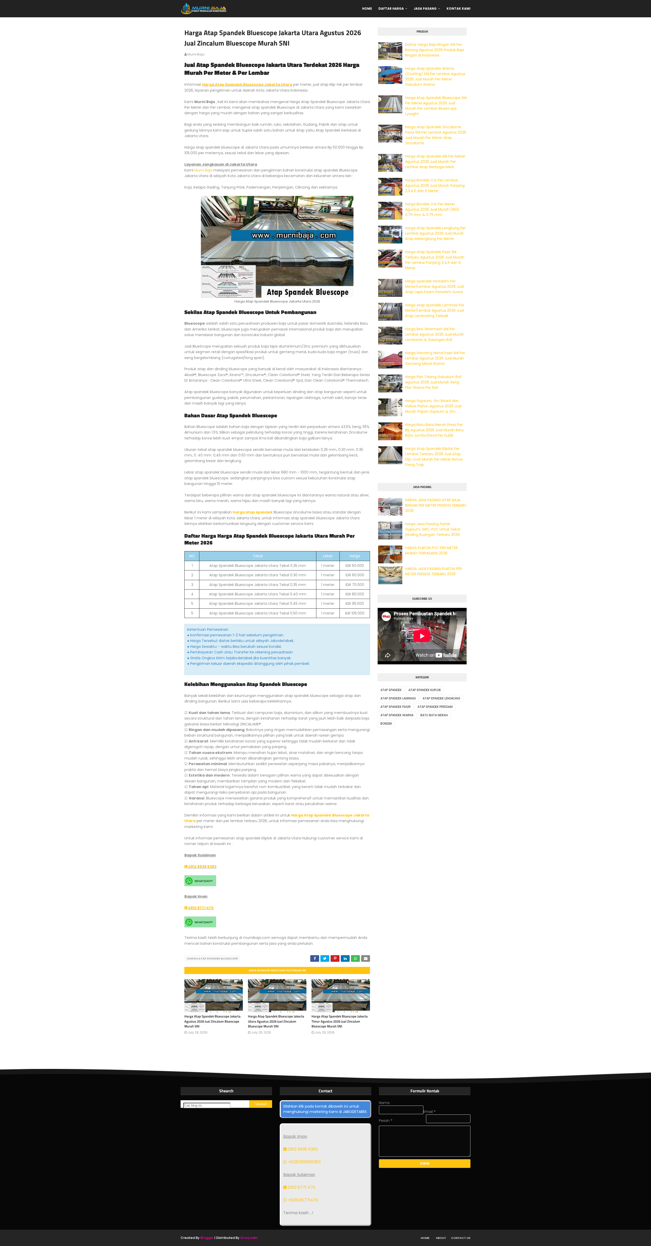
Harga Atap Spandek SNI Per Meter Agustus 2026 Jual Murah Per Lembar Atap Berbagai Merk (435, 161)
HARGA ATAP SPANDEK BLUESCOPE (212, 958)
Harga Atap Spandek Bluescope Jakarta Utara (247, 84)
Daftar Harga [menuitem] (391, 8)
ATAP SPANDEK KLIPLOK (424, 690)
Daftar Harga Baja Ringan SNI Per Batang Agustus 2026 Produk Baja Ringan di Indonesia (434, 50)
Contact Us (460, 1238)
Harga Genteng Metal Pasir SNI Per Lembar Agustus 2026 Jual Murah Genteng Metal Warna (435, 358)
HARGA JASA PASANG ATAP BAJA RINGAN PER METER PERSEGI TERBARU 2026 (435, 505)
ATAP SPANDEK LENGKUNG (441, 698)
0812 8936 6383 (201, 866)
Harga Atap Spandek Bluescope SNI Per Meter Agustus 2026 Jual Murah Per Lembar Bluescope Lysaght (436, 105)
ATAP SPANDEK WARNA (396, 715)
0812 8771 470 (200, 907)
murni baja (195, 54)
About (441, 1238)
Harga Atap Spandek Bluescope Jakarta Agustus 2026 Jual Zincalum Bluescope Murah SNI (212, 1021)
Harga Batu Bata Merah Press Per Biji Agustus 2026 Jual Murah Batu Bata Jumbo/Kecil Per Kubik (434, 430)
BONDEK (386, 723)
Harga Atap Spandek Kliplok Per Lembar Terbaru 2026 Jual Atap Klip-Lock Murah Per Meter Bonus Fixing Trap (434, 456)
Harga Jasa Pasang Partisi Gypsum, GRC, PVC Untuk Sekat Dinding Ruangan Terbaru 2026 (433, 529)
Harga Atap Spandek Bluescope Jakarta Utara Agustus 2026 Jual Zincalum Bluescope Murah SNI (276, 1021)
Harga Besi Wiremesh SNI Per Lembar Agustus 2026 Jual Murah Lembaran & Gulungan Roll (434, 334)
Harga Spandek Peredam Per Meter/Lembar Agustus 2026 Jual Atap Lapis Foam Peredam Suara (434, 286)
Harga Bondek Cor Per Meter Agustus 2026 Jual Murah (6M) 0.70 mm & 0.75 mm (432, 209)
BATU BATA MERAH (434, 715)
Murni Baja (203, 170)
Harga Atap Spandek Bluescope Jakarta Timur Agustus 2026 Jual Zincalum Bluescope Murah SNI (340, 1021)
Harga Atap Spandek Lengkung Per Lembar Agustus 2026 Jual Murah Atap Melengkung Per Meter (435, 233)
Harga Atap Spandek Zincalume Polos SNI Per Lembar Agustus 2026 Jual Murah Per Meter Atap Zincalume (435, 135)
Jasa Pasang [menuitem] (425, 8)
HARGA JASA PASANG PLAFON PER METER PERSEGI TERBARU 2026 (433, 571)
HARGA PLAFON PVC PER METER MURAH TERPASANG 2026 (431, 550)
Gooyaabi (248, 1237)
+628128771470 (302, 1200)
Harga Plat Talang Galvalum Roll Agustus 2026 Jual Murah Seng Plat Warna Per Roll (433, 382)
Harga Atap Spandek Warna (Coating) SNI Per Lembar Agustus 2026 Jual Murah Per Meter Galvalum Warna (435, 76)
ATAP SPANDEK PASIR (395, 707)
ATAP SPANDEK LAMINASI (398, 698)
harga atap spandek (253, 512)
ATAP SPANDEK (391, 690)
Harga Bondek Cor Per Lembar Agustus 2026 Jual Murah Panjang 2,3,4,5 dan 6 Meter (435, 185)
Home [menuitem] (367, 8)
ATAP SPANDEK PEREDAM (435, 707)
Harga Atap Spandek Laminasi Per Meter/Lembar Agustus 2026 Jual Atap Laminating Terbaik (434, 310)
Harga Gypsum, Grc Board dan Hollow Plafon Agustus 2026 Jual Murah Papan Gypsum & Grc (433, 406)
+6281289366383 (304, 1162)
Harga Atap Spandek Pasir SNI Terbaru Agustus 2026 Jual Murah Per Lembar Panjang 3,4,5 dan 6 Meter (434, 259)
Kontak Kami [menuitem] (458, 8)
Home (425, 1238)
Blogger (207, 1237)
